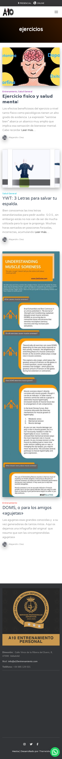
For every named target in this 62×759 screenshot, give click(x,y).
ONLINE (40, 3)
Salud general (25, 91)
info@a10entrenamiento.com (23, 661)
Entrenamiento (9, 91)
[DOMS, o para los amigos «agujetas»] (31, 374)
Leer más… (28, 130)
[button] (55, 752)
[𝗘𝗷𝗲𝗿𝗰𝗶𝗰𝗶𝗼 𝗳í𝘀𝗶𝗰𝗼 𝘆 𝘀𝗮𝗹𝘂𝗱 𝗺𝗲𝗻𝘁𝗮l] (31, 66)
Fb (37, 744)
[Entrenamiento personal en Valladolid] (9, 12)
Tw (31, 744)
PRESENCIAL (25, 3)
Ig (25, 744)
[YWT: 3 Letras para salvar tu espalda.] (31, 168)
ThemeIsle (44, 751)
